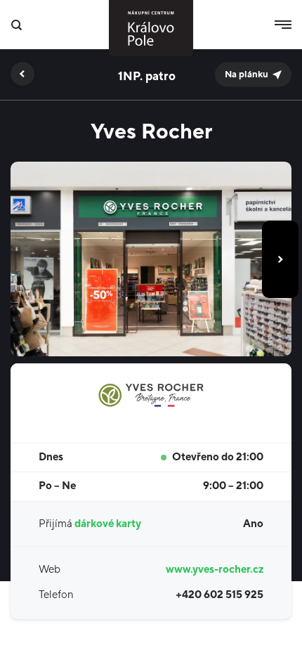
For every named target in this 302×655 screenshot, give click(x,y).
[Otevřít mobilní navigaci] (283, 24)
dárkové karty (107, 524)
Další (280, 259)
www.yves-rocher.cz (214, 569)
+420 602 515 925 (219, 595)
